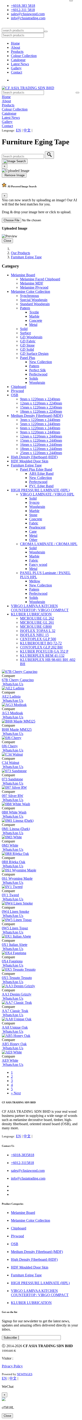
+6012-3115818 (22, 1163)
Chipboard (18, 387)
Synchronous (29, 296)
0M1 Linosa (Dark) (16, 829)
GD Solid (27, 349)
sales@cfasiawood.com (28, 14)
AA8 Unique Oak (15, 1027)
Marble (34, 316)
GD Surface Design (34, 354)
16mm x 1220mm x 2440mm (41, 445)
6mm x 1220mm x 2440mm (40, 428)
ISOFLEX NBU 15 (34, 635)
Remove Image (14, 175)
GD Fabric (28, 341)
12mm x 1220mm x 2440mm (41, 436)
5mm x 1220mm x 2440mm (40, 424)
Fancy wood (38, 564)
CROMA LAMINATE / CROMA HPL (48, 544)
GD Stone (27, 345)
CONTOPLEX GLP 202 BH (41, 647)
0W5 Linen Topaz (15, 928)
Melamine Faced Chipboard (40, 279)
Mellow (34, 581)
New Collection (40, 362)
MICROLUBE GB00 (36, 627)
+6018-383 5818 (23, 6)
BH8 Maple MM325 (17, 729)
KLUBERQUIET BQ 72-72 (41, 643)
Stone (33, 515)
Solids (33, 378)
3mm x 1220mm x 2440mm (40, 420)
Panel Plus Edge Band (36, 469)
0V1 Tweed (10, 895)
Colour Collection (24, 56)
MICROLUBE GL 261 (37, 622)
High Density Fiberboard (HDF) (34, 457)
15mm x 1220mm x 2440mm (41, 440)
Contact (16, 72)
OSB (14, 395)
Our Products (20, 253)
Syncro (34, 502)
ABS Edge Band (41, 473)
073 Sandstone (12, 779)
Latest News (20, 64)
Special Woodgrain (33, 300)
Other (33, 540)
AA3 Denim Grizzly (16, 994)
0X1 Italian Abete (14, 945)
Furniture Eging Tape (26, 257)
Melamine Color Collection (30, 291)
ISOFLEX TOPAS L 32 (37, 631)
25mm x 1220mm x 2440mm (41, 453)
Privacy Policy (12, 1366)
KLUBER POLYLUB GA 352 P (44, 651)
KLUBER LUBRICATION (31, 614)
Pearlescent (37, 527)
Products (17, 52)
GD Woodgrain (31, 337)
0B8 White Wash (14, 812)
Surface (25, 333)
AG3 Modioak (12, 713)
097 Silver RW (12, 796)
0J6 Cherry (10, 746)
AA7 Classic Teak (15, 1011)
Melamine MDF (31, 283)
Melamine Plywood (34, 287)
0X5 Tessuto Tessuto (17, 978)
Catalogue (18, 60)
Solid (24, 329)
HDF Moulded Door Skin (29, 461)
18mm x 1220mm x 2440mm (41, 449)
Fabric (33, 523)
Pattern (25, 308)
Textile (34, 312)
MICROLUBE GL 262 (37, 618)
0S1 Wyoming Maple (17, 878)
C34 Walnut (10, 763)
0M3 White (10, 845)
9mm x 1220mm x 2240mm (40, 399)
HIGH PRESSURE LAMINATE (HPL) (40, 490)
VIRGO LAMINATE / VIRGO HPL (47, 494)
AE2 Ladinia (11, 696)
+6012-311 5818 (23, 10)
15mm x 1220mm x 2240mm (41, 407)
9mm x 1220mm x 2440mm (40, 432)
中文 (27, 130)
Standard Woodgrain (35, 304)
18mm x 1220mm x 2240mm (41, 411)
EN (18, 130)
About (15, 47)
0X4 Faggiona (12, 961)
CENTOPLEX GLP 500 (38, 639)
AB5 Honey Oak (14, 1044)
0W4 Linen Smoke (15, 911)
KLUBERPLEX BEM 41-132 (42, 655)
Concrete (35, 320)
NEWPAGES (24, 1374)
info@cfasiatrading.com (28, 18)
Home (15, 43)
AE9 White (10, 1060)
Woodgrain (37, 382)
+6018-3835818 (22, 1155)
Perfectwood (38, 374)
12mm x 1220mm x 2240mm (41, 403)
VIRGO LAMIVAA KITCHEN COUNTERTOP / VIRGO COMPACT (40, 608)
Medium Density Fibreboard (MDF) (37, 416)
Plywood (17, 391)
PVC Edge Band (41, 486)
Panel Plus (27, 358)
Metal (33, 325)
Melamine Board (23, 275)
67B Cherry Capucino (18, 680)
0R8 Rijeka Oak (13, 862)
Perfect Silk (37, 370)
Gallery (16, 68)
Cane (33, 531)
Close (7, 240)
